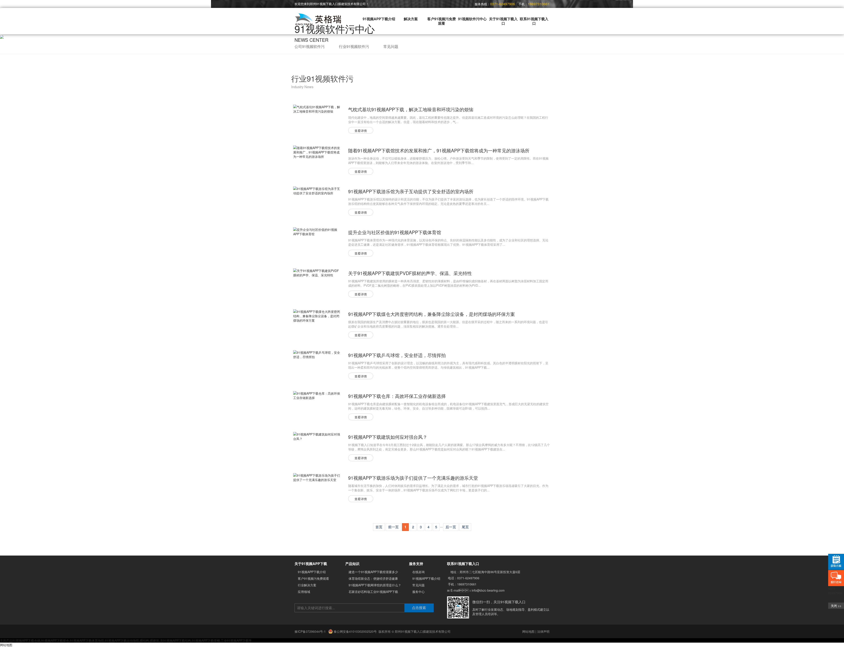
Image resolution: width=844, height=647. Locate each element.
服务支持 (416, 563)
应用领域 (304, 591)
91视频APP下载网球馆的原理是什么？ (375, 585)
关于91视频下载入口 (503, 21)
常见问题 (390, 46)
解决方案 (411, 18)
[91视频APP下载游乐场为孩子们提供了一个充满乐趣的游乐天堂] (317, 477)
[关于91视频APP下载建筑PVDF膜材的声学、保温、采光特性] (317, 272)
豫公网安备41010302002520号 (355, 631)
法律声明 (543, 631)
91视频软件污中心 (472, 18)
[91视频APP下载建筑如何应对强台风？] (317, 436)
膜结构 (144, 640)
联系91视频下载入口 (534, 21)
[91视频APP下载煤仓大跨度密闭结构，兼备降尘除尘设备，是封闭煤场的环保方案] (317, 315)
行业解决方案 (307, 585)
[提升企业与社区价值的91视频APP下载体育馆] (317, 231)
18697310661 (467, 584)
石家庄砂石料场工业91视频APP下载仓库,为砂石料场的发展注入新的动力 (398, 591)
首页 (378, 526)
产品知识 (352, 563)
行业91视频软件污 (354, 46)
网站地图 (528, 631)
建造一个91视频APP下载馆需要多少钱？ (376, 572)
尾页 (465, 526)
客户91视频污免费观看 (441, 21)
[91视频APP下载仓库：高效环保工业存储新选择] (317, 395)
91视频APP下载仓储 (26, 640)
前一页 (393, 526)
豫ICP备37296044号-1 (311, 631)
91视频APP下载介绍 (379, 18)
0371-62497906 (468, 578)
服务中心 (418, 591)
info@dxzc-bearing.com (488, 590)
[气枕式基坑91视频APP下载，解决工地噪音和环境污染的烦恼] (317, 108)
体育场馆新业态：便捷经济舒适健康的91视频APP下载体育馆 (390, 578)
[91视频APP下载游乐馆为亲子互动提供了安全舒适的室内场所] (317, 190)
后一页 (451, 526)
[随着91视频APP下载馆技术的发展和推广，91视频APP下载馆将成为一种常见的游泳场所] (317, 151)
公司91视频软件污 (310, 46)
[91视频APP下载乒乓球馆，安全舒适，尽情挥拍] (317, 354)
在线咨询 (418, 572)
